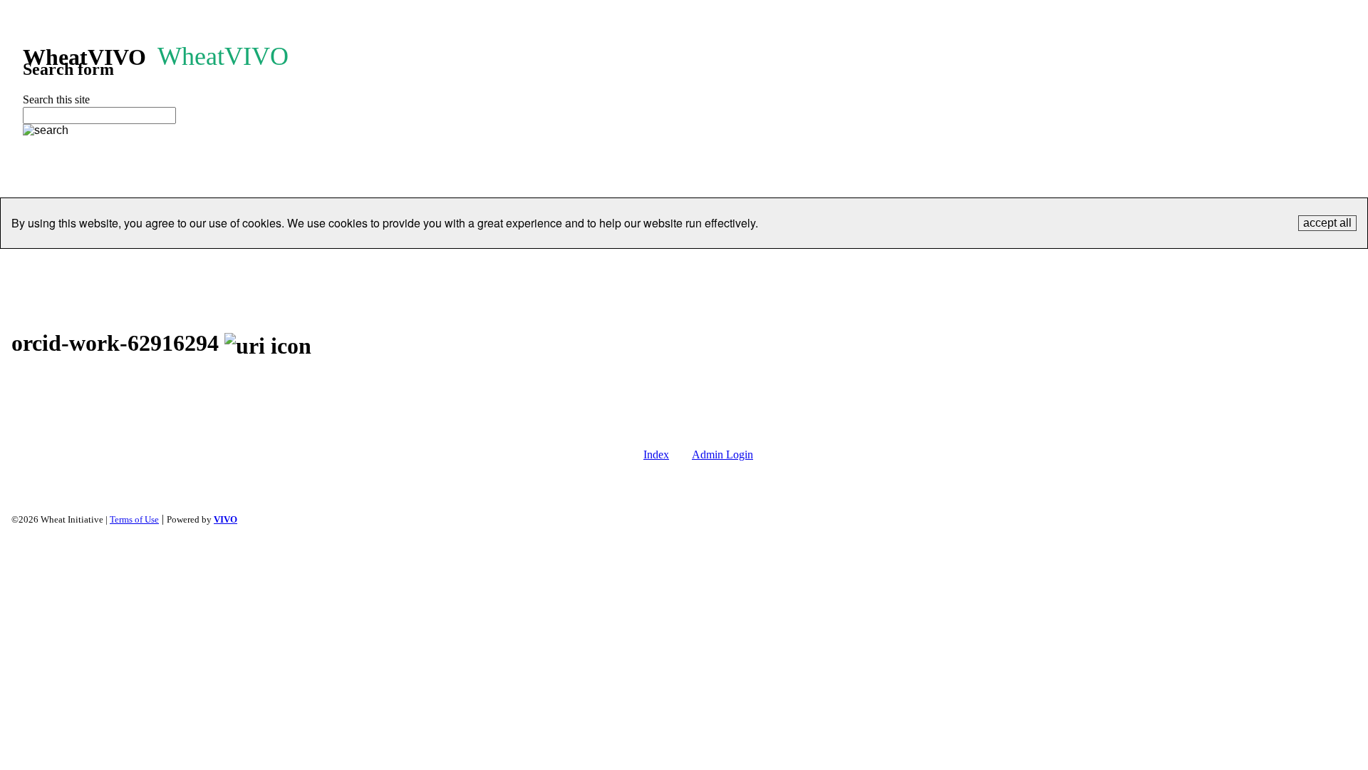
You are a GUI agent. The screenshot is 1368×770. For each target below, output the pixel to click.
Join (769, 266)
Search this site (56, 99)
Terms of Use (134, 520)
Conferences (706, 266)
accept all (1327, 223)
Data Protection (840, 266)
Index (656, 454)
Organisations (423, 266)
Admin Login (722, 454)
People (352, 266)
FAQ (990, 266)
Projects (499, 266)
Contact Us (928, 266)
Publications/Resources (597, 266)
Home (298, 266)
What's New (1054, 266)
